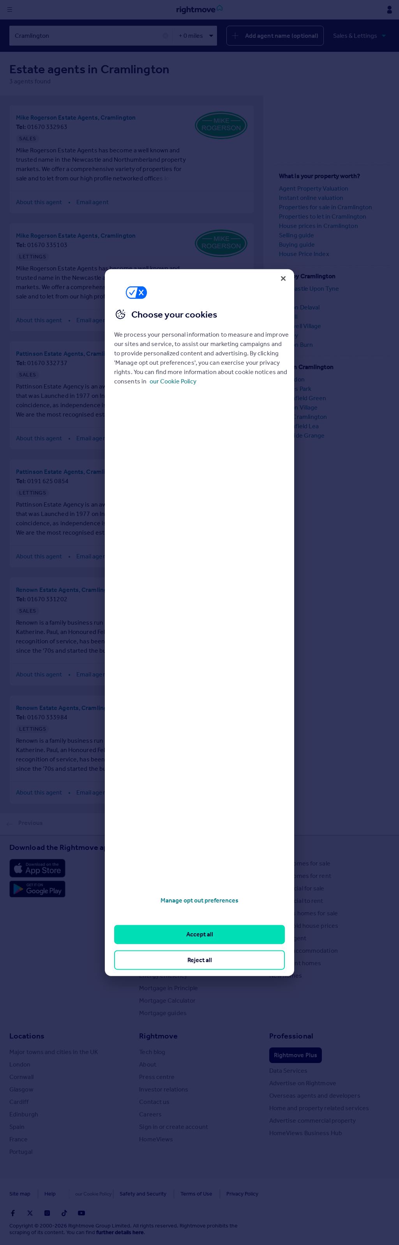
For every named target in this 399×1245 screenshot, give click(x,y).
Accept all (199, 934)
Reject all (199, 959)
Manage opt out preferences (199, 900)
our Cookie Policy (173, 381)
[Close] (283, 278)
